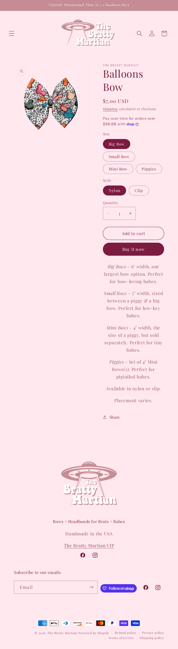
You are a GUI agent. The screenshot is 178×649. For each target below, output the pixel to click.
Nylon (114, 190)
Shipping (110, 108)
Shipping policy (152, 638)
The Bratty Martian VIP (89, 545)
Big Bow (116, 143)
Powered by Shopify (93, 633)
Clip (139, 190)
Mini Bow (118, 168)
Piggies (149, 168)
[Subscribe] (91, 587)
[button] (12, 33)
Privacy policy (153, 633)
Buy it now (133, 249)
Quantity (110, 202)
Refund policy (126, 633)
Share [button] (114, 417)
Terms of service (121, 638)
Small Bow (119, 156)
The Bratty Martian (62, 633)
